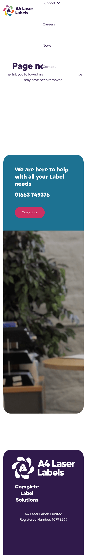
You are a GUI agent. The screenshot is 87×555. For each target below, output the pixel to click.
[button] (58, 3)
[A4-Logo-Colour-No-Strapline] (18, 10)
